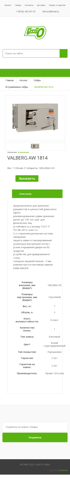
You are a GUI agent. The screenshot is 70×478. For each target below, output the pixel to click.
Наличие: (12, 152)
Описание (25, 193)
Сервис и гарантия (57, 5)
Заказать (27, 178)
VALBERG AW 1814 (27, 157)
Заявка (18, 5)
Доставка (41, 5)
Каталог (8, 5)
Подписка (35, 437)
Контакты (29, 5)
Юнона (63, 470)
